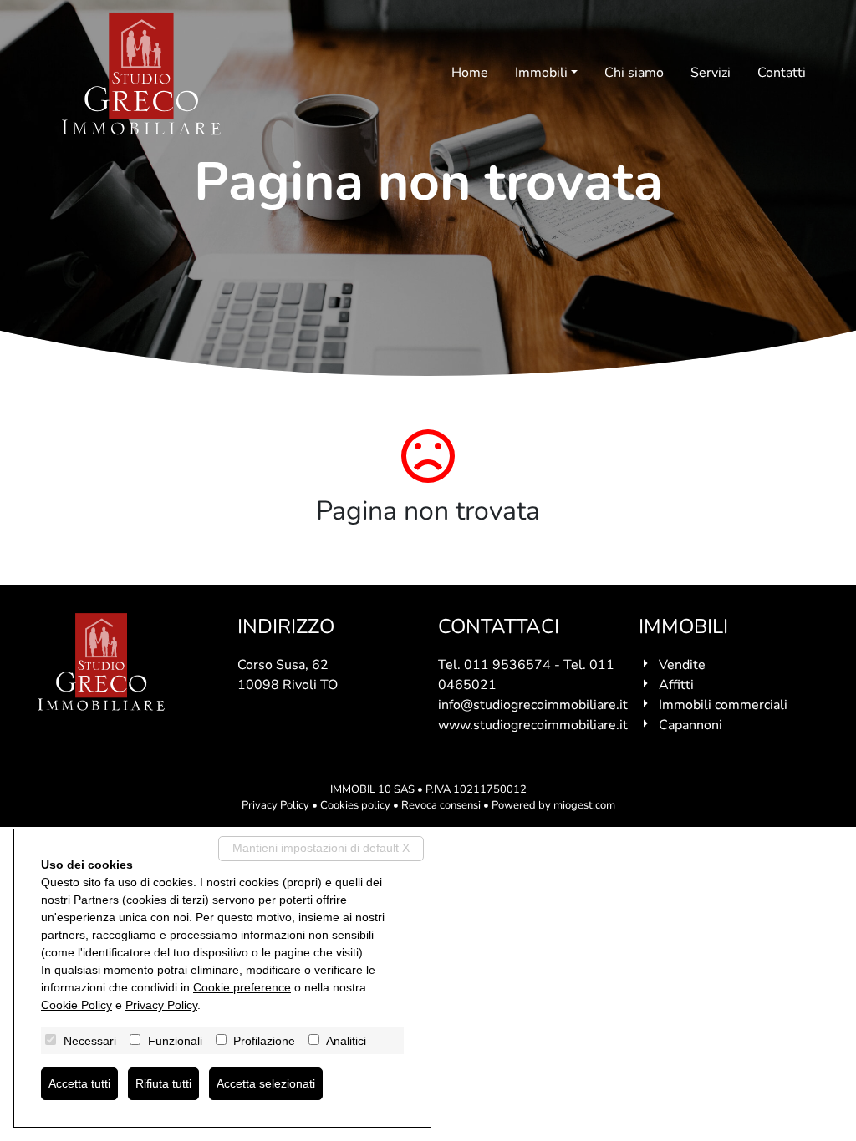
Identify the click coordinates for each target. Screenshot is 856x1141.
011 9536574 (507, 665)
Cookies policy (355, 805)
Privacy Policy (275, 805)
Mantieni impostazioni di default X (321, 847)
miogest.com (584, 805)
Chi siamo (634, 72)
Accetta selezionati (266, 1083)
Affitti (676, 685)
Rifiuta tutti (163, 1083)
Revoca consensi (441, 805)
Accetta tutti (79, 1083)
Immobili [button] (541, 72)
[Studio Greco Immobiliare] (141, 73)
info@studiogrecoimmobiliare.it (533, 705)
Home (469, 72)
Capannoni (690, 725)
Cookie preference (242, 987)
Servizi (710, 72)
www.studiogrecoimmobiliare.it (533, 725)
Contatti (781, 72)
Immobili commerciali (723, 705)
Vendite (682, 665)
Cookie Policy (76, 1005)
